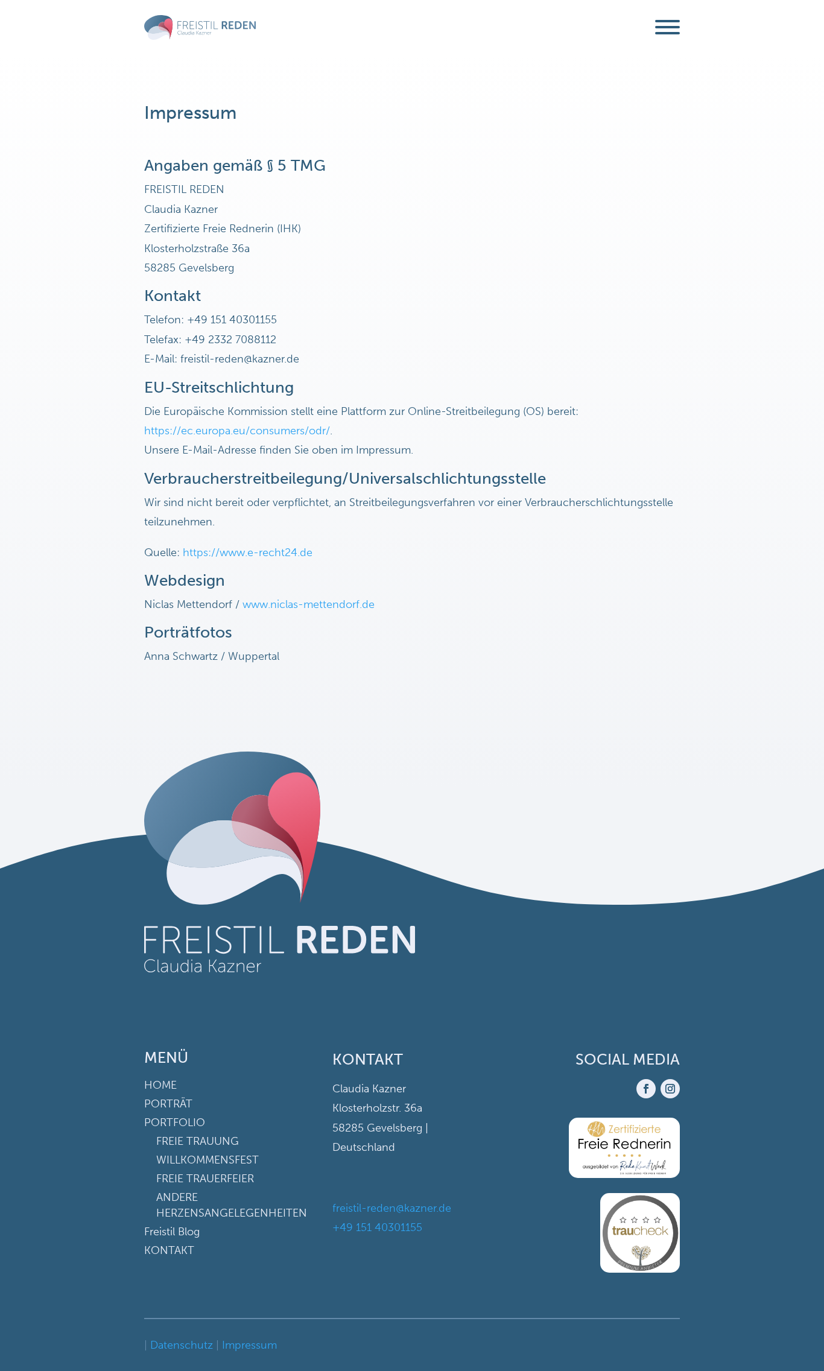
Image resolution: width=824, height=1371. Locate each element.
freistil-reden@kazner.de (391, 1208)
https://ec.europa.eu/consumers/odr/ (237, 430)
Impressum (249, 1345)
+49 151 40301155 (377, 1227)
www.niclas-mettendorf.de (308, 604)
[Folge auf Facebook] (646, 1088)
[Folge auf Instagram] (670, 1088)
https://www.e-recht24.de (247, 552)
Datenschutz (181, 1345)
